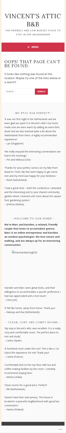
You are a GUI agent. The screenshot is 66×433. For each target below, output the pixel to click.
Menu (35, 47)
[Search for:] (19, 91)
